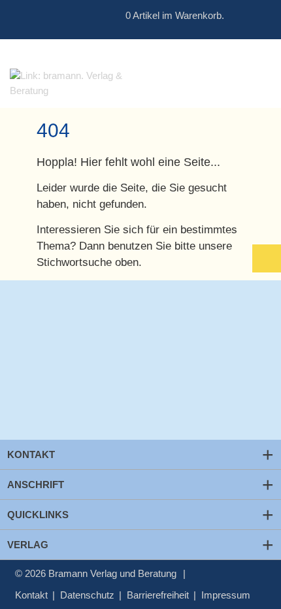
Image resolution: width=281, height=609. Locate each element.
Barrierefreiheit (158, 595)
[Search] (238, 16)
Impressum (225, 595)
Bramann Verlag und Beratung (112, 573)
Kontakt (31, 595)
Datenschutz (87, 595)
